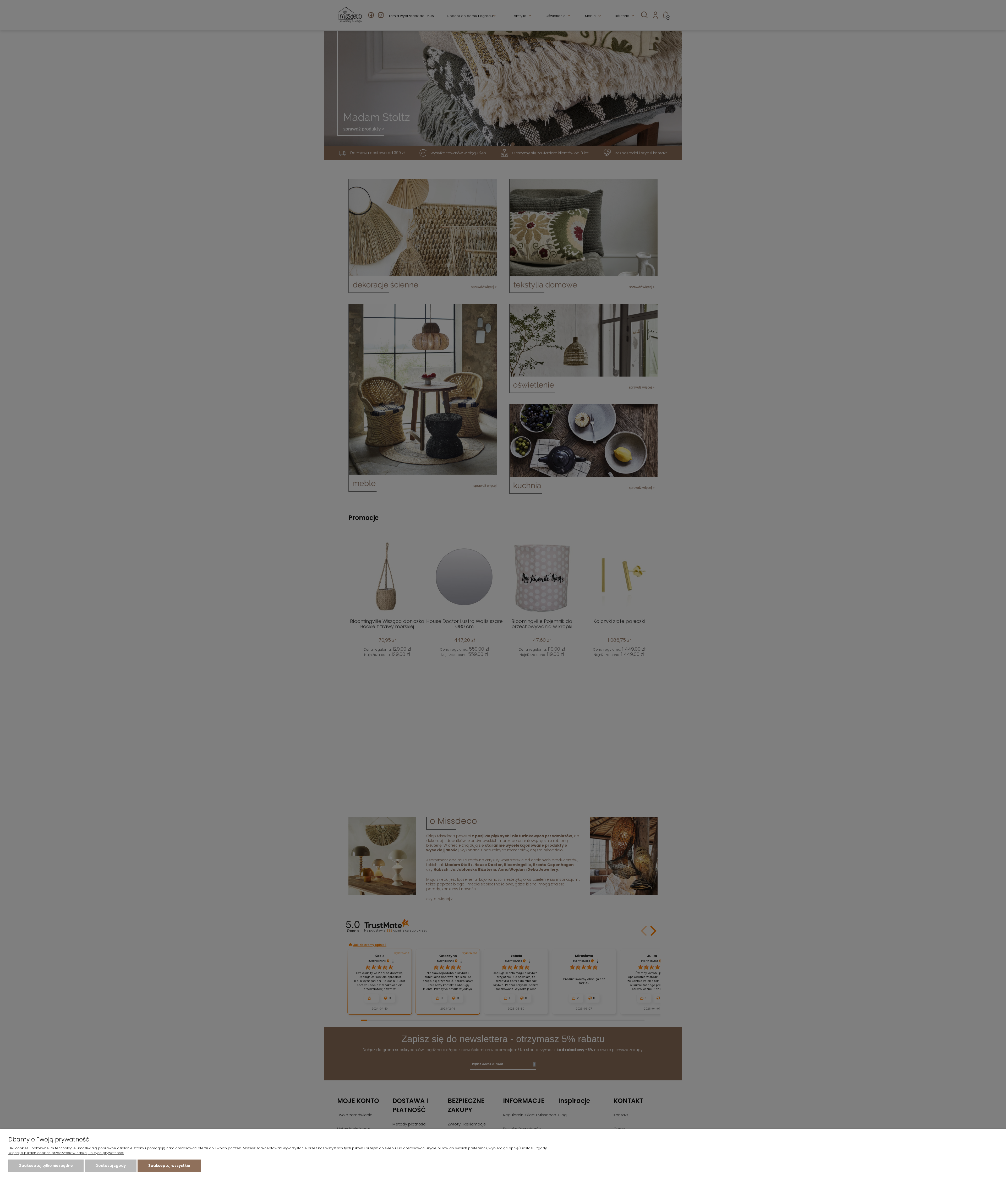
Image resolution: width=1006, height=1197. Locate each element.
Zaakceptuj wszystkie (169, 1165)
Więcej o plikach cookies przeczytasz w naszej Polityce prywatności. (66, 1152)
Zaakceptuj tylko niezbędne (46, 1165)
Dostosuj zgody (110, 1165)
